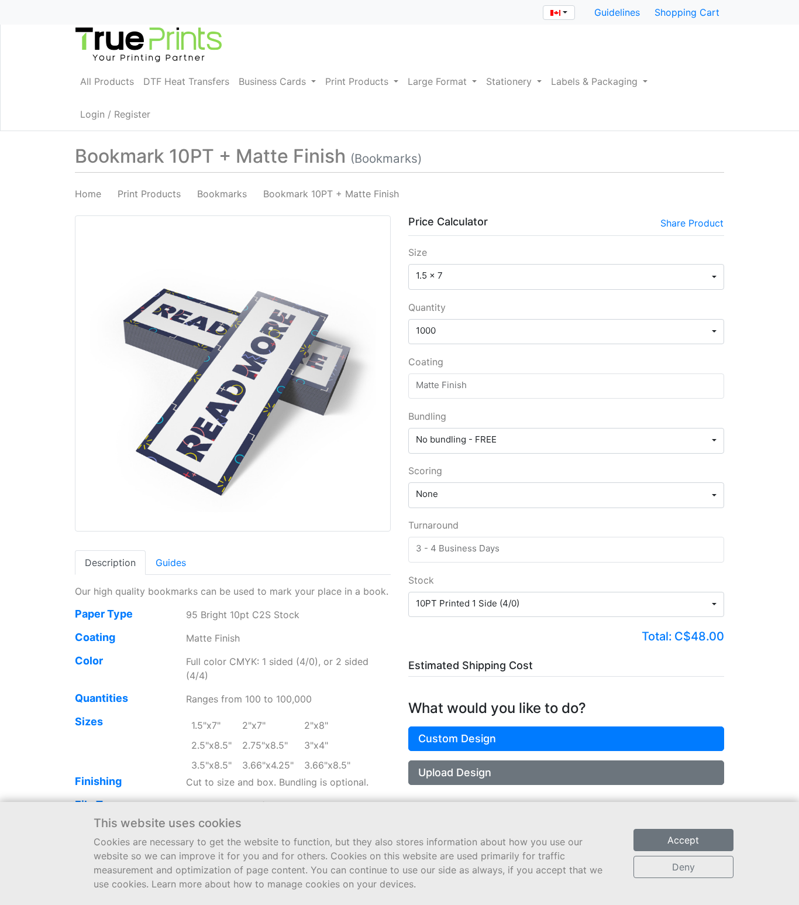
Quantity (427, 307)
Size (417, 252)
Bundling (427, 416)
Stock (421, 580)
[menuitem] (107, 81)
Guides (171, 562)
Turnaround (433, 525)
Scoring (425, 471)
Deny (683, 867)
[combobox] (559, 12)
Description (110, 562)
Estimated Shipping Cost (470, 665)
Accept (683, 840)
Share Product (692, 223)
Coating (425, 362)
